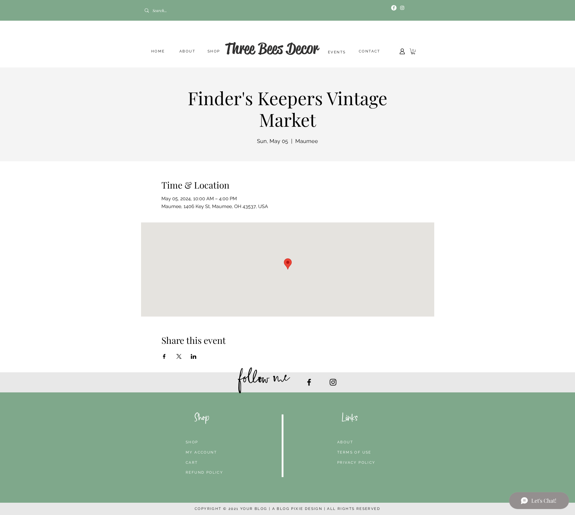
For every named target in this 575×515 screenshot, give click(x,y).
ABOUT (187, 51)
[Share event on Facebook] (164, 356)
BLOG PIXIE (290, 509)
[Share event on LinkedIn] (193, 356)
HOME (158, 51)
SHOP (214, 51)
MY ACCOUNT (201, 452)
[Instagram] (402, 7)
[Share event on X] (179, 356)
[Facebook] (394, 7)
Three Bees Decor (271, 48)
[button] (413, 51)
